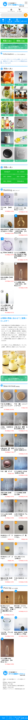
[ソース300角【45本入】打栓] (20, 484)
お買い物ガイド (9, 22)
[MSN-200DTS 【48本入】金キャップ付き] (7, 221)
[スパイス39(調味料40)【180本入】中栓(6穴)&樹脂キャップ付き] (20, 244)
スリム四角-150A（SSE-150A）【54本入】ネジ (20, 283)
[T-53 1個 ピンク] (7, 463)
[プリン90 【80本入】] (7, 199)
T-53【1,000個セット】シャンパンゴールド (7, 405)
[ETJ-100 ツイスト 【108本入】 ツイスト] (20, 597)
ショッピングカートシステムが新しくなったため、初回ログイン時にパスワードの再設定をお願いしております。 (14, 61)
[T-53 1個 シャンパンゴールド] (20, 395)
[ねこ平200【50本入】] (7, 244)
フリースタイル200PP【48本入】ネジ (20, 450)
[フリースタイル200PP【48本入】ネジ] (20, 440)
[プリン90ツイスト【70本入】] (20, 548)
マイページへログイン (11, 11)
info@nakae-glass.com (20, 688)
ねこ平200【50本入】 (7, 252)
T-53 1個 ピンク (6, 471)
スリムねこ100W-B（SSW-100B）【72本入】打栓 (20, 231)
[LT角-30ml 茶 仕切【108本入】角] (7, 440)
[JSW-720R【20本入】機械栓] (7, 484)
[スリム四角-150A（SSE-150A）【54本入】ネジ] (20, 272)
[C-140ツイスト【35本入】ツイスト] (20, 199)
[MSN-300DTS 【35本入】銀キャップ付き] (20, 624)
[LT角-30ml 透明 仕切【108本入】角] (20, 418)
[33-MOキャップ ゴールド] (7, 548)
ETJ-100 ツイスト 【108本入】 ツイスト (20, 607)
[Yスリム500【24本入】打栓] (7, 505)
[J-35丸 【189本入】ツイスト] (7, 418)
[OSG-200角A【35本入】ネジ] (7, 269)
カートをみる (19, 11)
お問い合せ (24, 21)
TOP (3, 21)
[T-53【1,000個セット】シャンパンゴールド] (7, 395)
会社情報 (17, 21)
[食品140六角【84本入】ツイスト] (7, 569)
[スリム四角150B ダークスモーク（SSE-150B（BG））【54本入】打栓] (7, 297)
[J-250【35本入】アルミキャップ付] (20, 505)
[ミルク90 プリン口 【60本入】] (7, 624)
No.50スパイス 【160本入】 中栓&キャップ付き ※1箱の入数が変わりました (7, 609)
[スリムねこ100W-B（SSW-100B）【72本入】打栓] (20, 221)
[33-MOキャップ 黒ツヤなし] (20, 527)
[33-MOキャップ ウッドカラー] (7, 527)
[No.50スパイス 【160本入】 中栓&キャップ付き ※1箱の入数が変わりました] (7, 597)
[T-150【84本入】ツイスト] (20, 569)
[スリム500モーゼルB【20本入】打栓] (20, 463)
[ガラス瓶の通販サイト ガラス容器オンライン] (13, 6)
